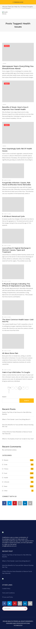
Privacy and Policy (7, 597)
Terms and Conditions (8, 593)
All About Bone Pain (10, 353)
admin (4, 104)
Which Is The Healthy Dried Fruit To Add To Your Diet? (18, 439)
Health (7, 83)
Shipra (4, 63)
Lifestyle (6, 45)
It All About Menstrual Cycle (13, 216)
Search (4, 397)
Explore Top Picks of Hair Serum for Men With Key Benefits (16, 413)
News (5, 486)
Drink (5, 464)
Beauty (6, 460)
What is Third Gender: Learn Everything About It (16, 419)
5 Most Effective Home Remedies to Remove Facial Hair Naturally (17, 432)
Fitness (6, 469)
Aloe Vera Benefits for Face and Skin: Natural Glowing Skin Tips (17, 425)
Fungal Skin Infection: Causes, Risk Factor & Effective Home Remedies (16, 184)
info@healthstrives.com (9, 546)
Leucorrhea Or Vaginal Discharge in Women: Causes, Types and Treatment (16, 250)
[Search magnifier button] (25, 608)
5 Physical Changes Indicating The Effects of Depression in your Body (16, 285)
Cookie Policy (6, 588)
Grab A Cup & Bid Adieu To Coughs (16, 372)
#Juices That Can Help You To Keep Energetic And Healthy (17, 7)
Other (6, 490)
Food (5, 473)
